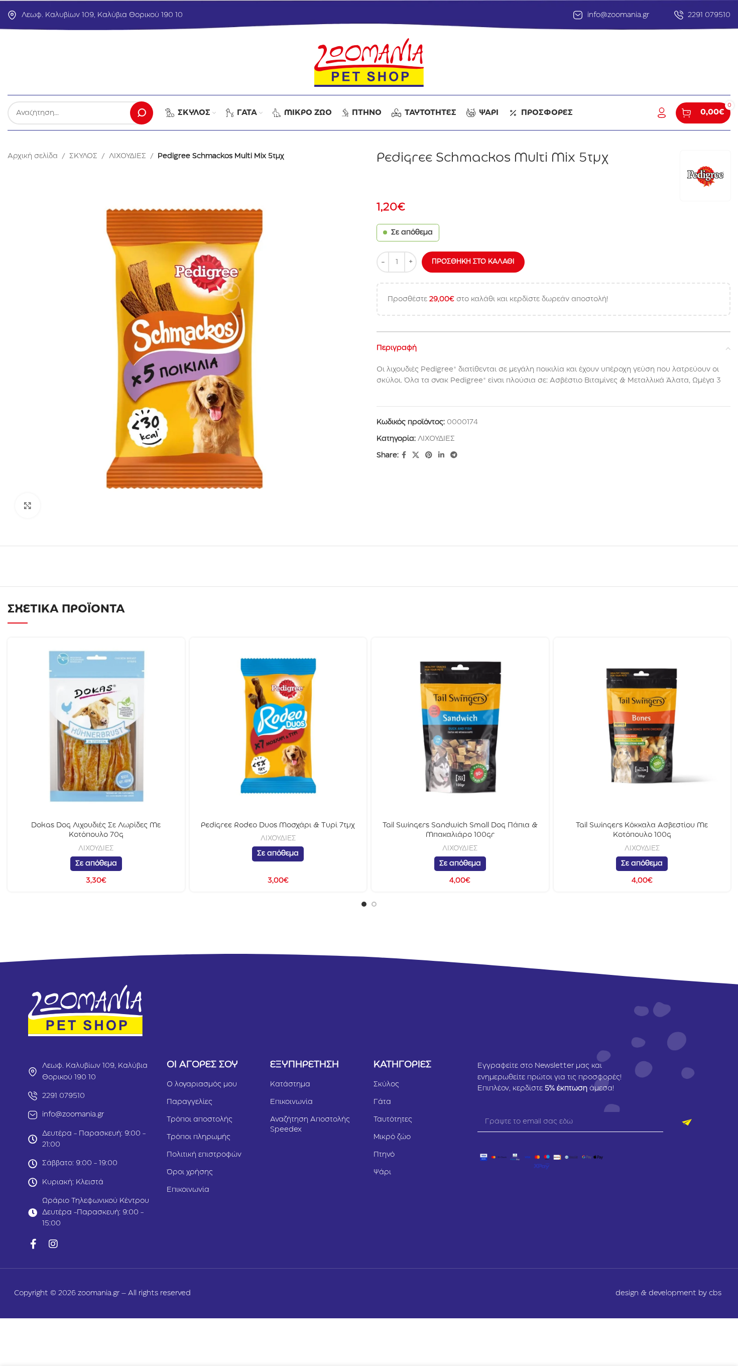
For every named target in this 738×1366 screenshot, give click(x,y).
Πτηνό (384, 1155)
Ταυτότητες (393, 1119)
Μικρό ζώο (392, 1137)
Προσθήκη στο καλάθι (473, 262)
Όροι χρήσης (190, 1172)
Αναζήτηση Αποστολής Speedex (310, 1124)
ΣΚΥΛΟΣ (83, 156)
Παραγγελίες (189, 1102)
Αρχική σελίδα (33, 156)
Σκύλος (386, 1084)
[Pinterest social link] (428, 455)
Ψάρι (382, 1172)
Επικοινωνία (188, 1190)
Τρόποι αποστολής (199, 1119)
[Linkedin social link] (441, 455)
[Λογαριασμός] (662, 113)
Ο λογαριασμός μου (202, 1084)
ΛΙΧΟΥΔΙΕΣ (127, 156)
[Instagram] (53, 1244)
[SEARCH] (141, 113)
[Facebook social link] (404, 455)
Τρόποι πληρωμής (198, 1137)
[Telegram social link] (453, 455)
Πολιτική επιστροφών (204, 1155)
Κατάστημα (290, 1084)
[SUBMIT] (686, 1122)
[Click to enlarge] (27, 505)
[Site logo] (368, 62)
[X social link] (415, 455)
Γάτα (382, 1102)
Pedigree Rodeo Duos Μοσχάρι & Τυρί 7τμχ (278, 825)
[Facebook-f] (33, 1244)
